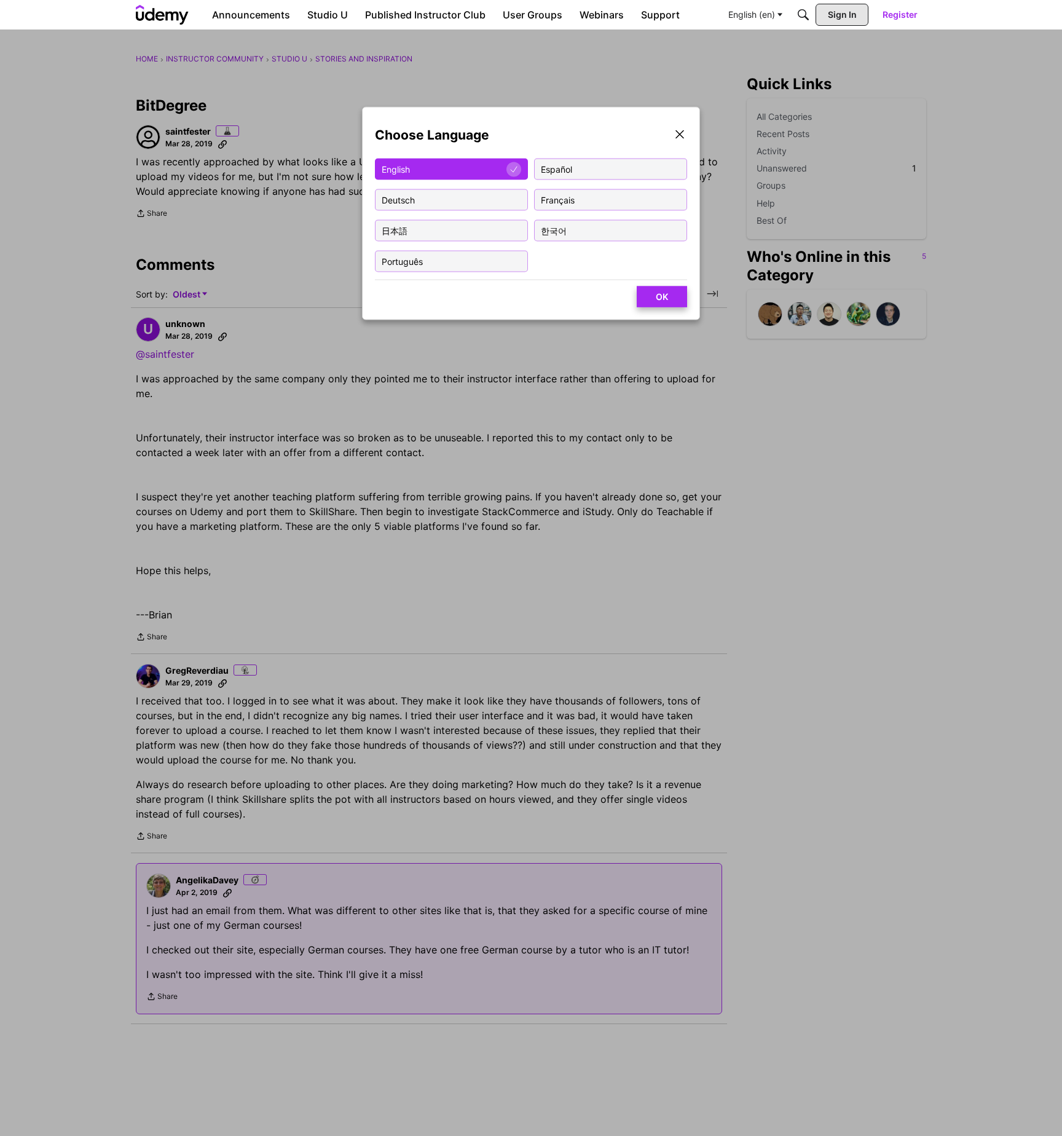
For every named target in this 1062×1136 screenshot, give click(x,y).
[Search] (803, 15)
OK (662, 296)
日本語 (394, 230)
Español (556, 169)
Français (558, 199)
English (396, 169)
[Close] (679, 135)
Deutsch (398, 199)
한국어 (554, 230)
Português (402, 261)
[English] (162, 15)
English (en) (751, 14)
